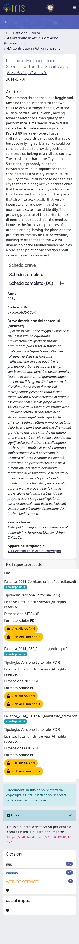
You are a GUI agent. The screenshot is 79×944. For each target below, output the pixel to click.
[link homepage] (15, 8)
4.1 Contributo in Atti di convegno (34, 48)
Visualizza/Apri (22, 628)
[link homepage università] (50, 8)
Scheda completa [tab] (26, 274)
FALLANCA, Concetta (27, 72)
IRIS (6, 33)
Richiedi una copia (25, 636)
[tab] (62, 283)
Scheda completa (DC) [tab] (31, 283)
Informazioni (20, 815)
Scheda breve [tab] (22, 265)
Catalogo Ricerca (26, 33)
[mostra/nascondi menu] (74, 8)
